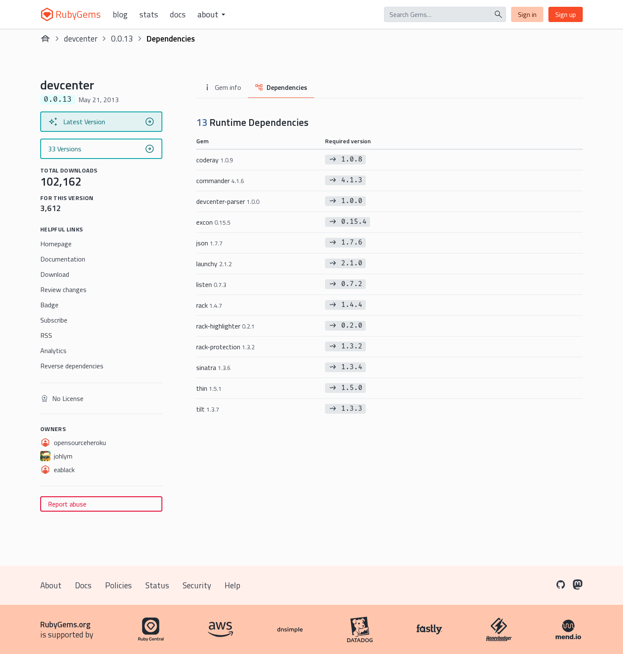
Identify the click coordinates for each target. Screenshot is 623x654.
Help (232, 585)
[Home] (45, 38)
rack (209, 305)
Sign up (565, 14)
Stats (148, 14)
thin (209, 388)
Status (157, 585)
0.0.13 (122, 38)
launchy (214, 264)
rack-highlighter (225, 326)
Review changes (63, 289)
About (50, 585)
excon (213, 222)
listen (211, 284)
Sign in (527, 14)
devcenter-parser (227, 201)
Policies (118, 585)
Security (197, 585)
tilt (207, 409)
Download (54, 274)
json (209, 243)
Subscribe (53, 320)
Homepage (56, 244)
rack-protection (225, 347)
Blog (120, 14)
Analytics (53, 350)
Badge (49, 305)
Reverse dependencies (71, 366)
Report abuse (67, 504)
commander (220, 180)
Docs (178, 14)
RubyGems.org (65, 624)
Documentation (62, 259)
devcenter (80, 38)
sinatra (213, 367)
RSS (46, 335)
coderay (214, 160)
